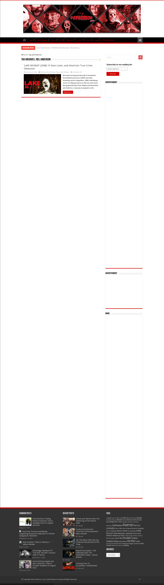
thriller (131, 540)
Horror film (118, 528)
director (119, 520)
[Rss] (140, 579)
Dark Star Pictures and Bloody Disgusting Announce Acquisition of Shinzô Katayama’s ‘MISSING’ (37, 533)
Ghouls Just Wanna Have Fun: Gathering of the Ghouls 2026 (88, 521)
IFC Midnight (132, 531)
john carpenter (127, 533)
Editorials (70, 40)
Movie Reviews (51, 72)
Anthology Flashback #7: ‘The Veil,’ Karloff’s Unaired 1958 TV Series (44, 553)
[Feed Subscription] (100, 60)
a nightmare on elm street (114, 518)
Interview (117, 533)
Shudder (127, 538)
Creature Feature (111, 520)
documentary (127, 520)
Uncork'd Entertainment (113, 543)
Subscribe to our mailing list (119, 65)
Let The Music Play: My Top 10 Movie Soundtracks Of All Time (57, 48)
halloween (117, 525)
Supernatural (122, 541)
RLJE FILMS (120, 536)
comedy (139, 518)
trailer (138, 541)
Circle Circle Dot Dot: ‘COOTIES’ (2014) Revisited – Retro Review (87, 531)
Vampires (125, 543)
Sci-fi (107, 538)
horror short (122, 531)
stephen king (112, 541)
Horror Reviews (42, 40)
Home (25, 55)
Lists (61, 40)
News (31, 40)
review (114, 536)
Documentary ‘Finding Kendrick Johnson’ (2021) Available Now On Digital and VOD (43, 522)
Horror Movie (127, 528)
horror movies (138, 528)
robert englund (129, 536)
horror (128, 525)
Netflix (109, 535)
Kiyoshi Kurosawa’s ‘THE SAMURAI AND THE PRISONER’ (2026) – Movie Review (86, 554)
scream (112, 538)
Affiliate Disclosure (108, 40)
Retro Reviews (65, 72)
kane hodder (137, 533)
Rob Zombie (139, 536)
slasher (135, 538)
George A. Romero (127, 522)
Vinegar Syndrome (134, 543)
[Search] (140, 57)
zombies (126, 545)
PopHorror (24, 39)
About (88, 40)
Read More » (68, 92)
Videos (53, 40)
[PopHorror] (82, 18)
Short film (118, 538)
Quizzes (79, 40)
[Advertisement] (124, 176)
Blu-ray (126, 518)
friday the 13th (115, 522)
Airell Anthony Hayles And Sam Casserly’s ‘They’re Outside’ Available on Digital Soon (44, 564)
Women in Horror (117, 545)
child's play (132, 518)
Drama (134, 520)
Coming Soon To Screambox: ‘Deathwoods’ (86, 564)
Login (96, 40)
